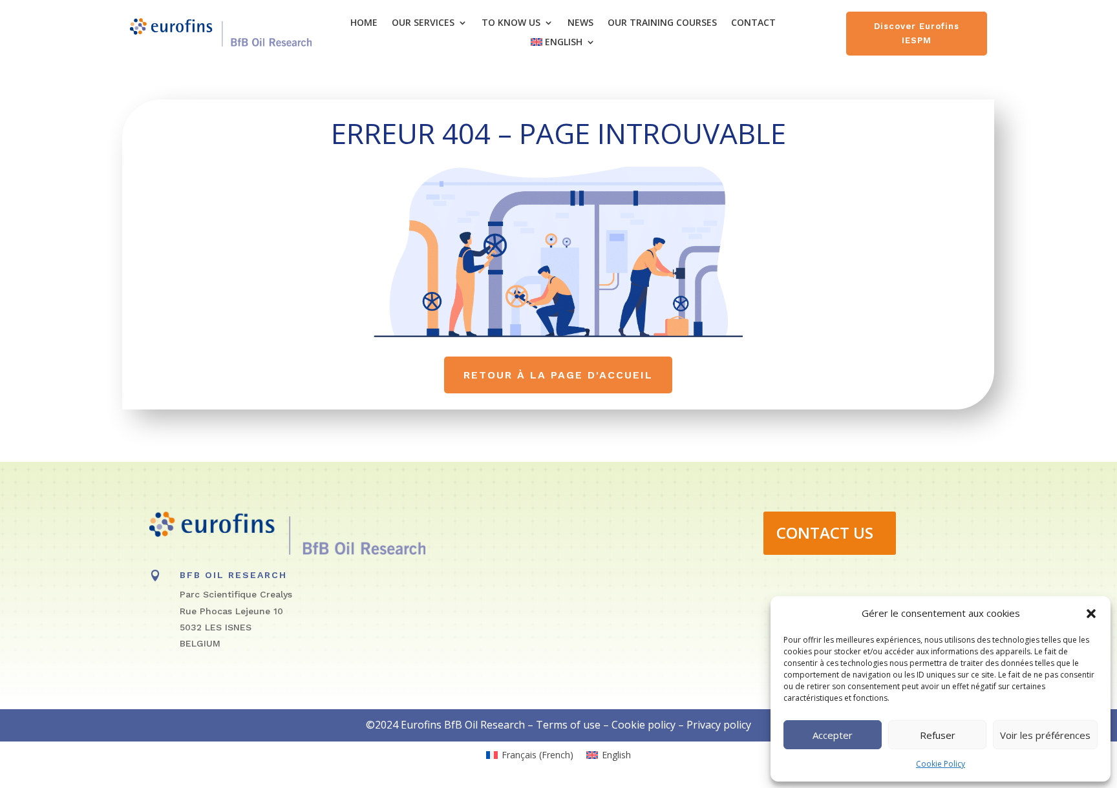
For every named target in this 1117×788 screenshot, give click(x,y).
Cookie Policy (940, 763)
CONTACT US (824, 532)
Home (364, 23)
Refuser (937, 735)
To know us (511, 23)
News (580, 23)
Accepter (833, 735)
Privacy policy (718, 725)
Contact (753, 23)
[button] (1091, 613)
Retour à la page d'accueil (558, 375)
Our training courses (662, 23)
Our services (423, 23)
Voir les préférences (1045, 735)
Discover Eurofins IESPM (916, 33)
